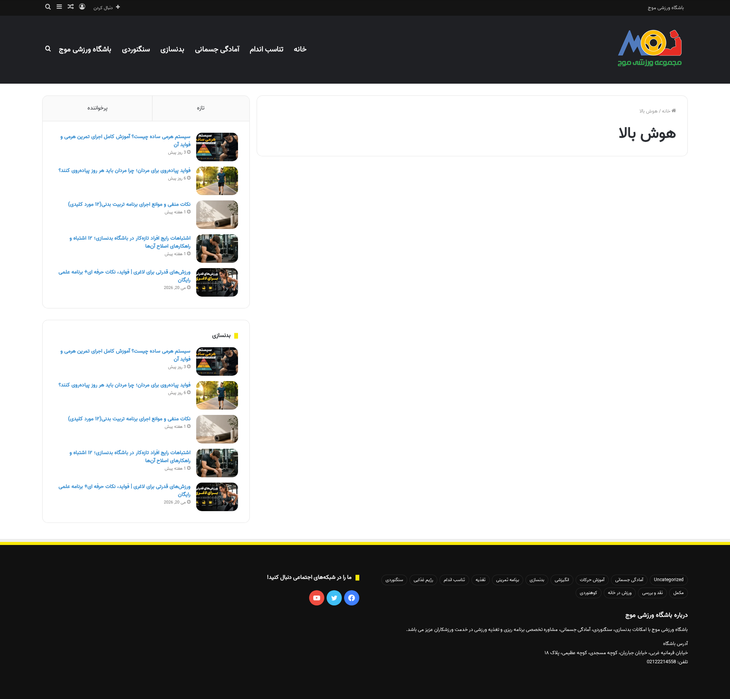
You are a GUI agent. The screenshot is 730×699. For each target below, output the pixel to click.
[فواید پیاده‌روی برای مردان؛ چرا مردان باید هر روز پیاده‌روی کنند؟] (217, 181)
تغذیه (481, 579)
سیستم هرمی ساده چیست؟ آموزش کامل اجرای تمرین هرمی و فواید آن (125, 140)
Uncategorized (655, 183)
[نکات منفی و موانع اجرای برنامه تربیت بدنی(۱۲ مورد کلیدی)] (217, 214)
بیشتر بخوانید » (655, 398)
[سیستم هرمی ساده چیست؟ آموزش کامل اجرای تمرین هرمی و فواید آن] (217, 147)
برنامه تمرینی (507, 579)
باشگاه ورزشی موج (666, 8)
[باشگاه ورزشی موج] (651, 49)
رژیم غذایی (423, 579)
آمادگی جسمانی (217, 49)
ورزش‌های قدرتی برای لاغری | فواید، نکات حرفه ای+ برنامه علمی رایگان (124, 276)
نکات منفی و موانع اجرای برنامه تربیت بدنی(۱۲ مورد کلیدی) (129, 204)
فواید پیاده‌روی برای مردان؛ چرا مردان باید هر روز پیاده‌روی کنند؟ (124, 170)
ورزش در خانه (620, 592)
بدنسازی (172, 49)
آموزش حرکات (592, 579)
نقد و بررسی (652, 592)
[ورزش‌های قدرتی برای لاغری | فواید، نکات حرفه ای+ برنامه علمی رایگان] (217, 282)
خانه (300, 49)
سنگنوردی (136, 49)
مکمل (678, 592)
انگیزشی (562, 579)
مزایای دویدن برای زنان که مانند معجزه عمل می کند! (589, 202)
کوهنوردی (588, 592)
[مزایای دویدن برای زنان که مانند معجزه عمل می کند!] (584, 298)
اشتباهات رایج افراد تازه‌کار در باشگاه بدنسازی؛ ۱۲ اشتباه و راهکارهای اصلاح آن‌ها (130, 242)
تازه (201, 108)
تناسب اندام (266, 49)
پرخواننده (97, 108)
